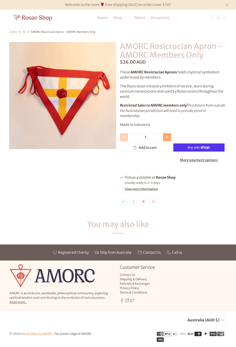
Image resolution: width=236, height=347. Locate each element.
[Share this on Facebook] (133, 201)
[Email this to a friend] (153, 201)
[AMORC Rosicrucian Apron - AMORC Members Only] (62, 95)
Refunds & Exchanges (135, 283)
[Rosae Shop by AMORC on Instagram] (127, 301)
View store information (141, 189)
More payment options (199, 160)
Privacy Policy (129, 288)
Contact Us (127, 275)
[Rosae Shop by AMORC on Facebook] (122, 301)
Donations (160, 17)
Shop (117, 17)
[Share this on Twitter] (123, 201)
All (24, 32)
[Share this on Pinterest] (143, 201)
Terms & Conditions (133, 292)
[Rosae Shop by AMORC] (33, 17)
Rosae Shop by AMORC (36, 334)
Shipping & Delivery (133, 279)
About (139, 17)
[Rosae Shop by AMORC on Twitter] (132, 301)
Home (102, 17)
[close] (227, 5)
